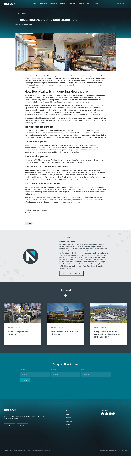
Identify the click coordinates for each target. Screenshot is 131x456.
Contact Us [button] (120, 4)
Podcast (96, 4)
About (34, 4)
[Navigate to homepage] (9, 4)
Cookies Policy (31, 450)
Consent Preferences (43, 450)
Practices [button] (43, 4)
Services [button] (53, 4)
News (88, 4)
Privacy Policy (8, 450)
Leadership (72, 4)
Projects (62, 4)
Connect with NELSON (71, 273)
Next (25, 380)
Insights (81, 4)
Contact (9, 425)
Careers (22, 425)
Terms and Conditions (19, 450)
